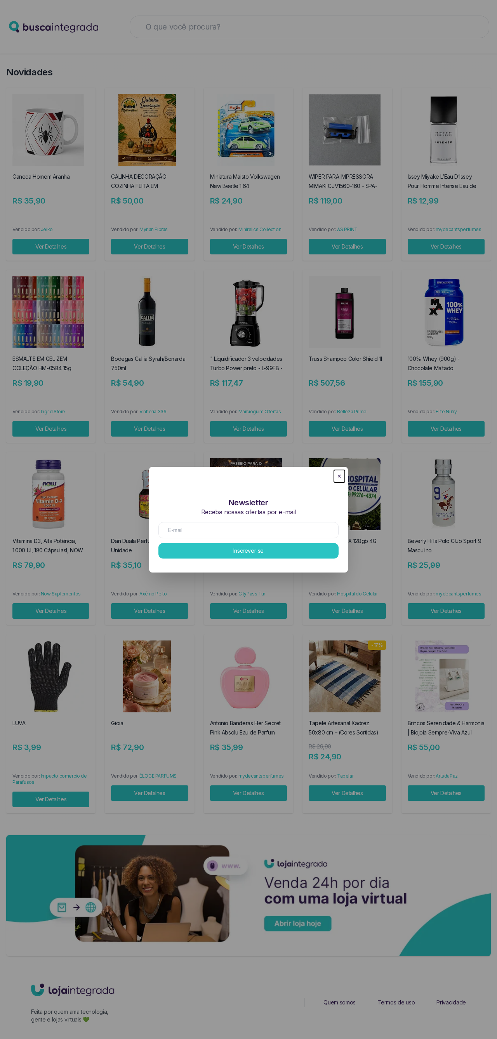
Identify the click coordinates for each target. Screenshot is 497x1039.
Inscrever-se (248, 550)
